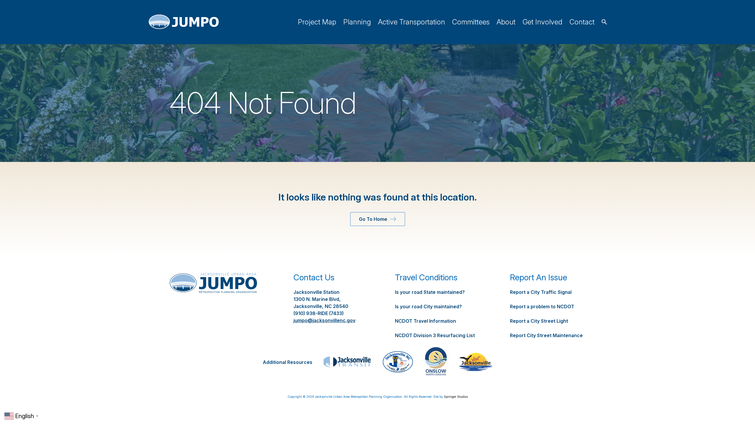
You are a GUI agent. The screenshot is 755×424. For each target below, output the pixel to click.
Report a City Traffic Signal (541, 292)
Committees (471, 22)
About (506, 22)
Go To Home (373, 219)
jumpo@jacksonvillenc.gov (324, 320)
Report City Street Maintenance (546, 335)
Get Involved (542, 22)
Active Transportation (411, 22)
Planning (357, 22)
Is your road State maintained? (430, 292)
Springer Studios (456, 396)
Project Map (317, 22)
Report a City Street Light (539, 321)
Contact (582, 22)
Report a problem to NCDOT (542, 306)
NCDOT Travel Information (425, 321)
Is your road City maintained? (428, 306)
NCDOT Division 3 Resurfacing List (435, 335)
